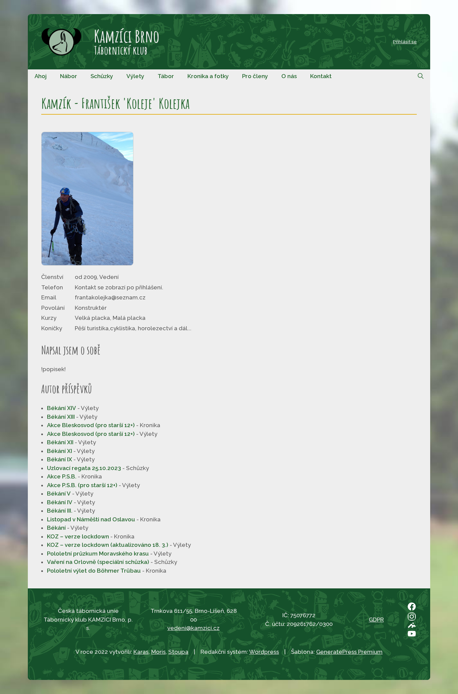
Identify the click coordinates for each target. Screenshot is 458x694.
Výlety (135, 76)
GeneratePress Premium (349, 651)
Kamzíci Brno (126, 36)
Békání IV (59, 502)
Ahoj (41, 76)
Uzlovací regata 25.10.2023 (84, 468)
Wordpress (264, 651)
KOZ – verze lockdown (78, 536)
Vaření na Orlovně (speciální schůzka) (98, 562)
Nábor (68, 76)
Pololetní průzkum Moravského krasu (98, 553)
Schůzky (102, 76)
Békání (56, 527)
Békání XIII (61, 416)
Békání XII (60, 442)
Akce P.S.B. (61, 476)
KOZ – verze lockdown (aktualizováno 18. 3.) (107, 544)
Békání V (59, 493)
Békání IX (59, 459)
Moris (158, 651)
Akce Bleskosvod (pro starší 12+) (91, 425)
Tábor (166, 76)
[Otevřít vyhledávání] (420, 76)
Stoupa (178, 651)
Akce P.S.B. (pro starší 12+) (82, 485)
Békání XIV (61, 408)
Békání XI (59, 451)
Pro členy (255, 76)
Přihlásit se (405, 41)
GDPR (376, 619)
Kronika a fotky (208, 76)
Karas (141, 651)
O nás (289, 76)
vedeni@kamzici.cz (193, 628)
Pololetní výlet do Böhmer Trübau (94, 570)
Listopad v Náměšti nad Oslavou (91, 519)
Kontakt (321, 76)
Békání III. (59, 510)
